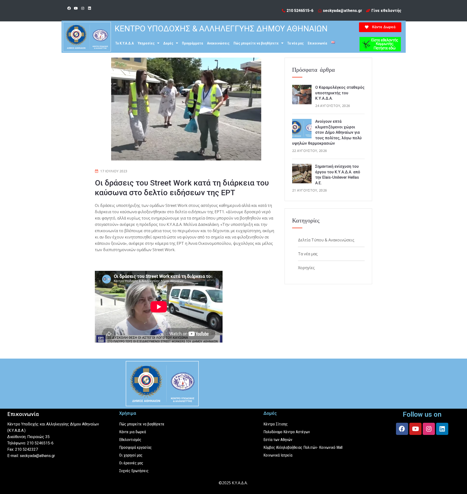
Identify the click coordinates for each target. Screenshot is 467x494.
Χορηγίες (306, 267)
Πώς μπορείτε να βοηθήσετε (256, 43)
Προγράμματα (192, 43)
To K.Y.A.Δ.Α (124, 43)
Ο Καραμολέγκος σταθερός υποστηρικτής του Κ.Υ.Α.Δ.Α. (340, 93)
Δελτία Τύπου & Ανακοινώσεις (326, 240)
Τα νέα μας (295, 43)
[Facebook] (69, 8)
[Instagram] (82, 8)
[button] (380, 27)
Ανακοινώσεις (218, 43)
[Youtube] (75, 8)
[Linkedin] (89, 8)
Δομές (168, 43)
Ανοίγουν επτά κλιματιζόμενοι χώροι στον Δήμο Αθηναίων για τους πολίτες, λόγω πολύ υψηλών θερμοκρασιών (327, 132)
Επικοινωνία (317, 43)
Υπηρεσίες (146, 43)
